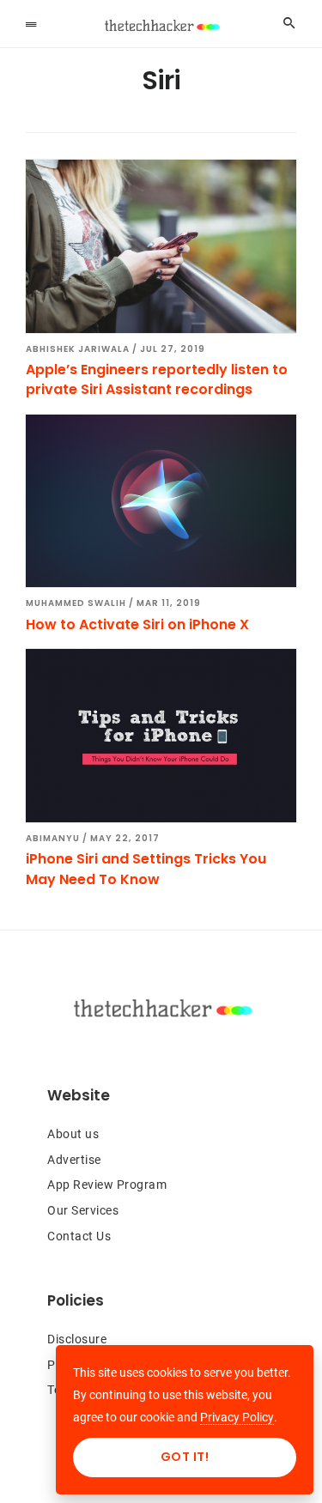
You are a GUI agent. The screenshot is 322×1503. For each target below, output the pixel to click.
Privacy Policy (237, 1417)
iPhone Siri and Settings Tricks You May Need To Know (146, 868)
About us (73, 1134)
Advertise (74, 1160)
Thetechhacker (161, 26)
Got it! (185, 1456)
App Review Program (107, 1184)
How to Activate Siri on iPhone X (137, 624)
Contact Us (79, 1236)
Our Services (82, 1210)
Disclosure (76, 1339)
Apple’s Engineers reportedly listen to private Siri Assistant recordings (157, 379)
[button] (31, 23)
